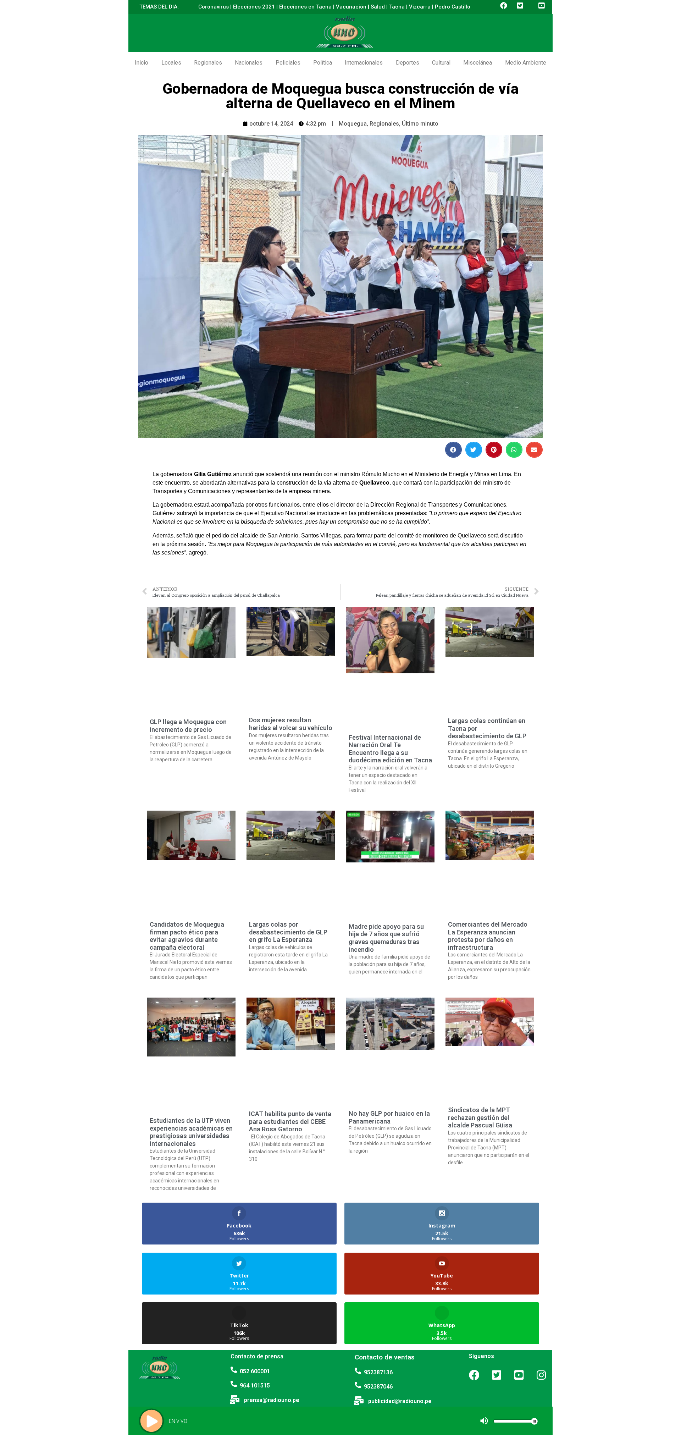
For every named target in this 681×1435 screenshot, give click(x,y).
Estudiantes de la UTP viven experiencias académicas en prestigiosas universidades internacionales (191, 1132)
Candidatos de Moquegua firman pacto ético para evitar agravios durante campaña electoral (187, 936)
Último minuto (420, 123)
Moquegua (353, 123)
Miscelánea (477, 62)
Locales (171, 62)
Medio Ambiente (525, 62)
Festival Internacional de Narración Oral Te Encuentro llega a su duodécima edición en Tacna (390, 749)
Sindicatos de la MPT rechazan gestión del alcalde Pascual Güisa (480, 1117)
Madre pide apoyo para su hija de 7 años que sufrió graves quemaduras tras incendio (386, 938)
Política (322, 62)
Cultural (441, 62)
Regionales (208, 62)
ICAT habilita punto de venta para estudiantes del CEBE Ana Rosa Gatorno (290, 1121)
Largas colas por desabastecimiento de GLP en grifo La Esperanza (288, 932)
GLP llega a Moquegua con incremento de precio (188, 725)
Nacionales (248, 62)
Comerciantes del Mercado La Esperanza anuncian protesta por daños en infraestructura (487, 936)
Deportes (407, 62)
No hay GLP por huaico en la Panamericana (389, 1117)
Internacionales (364, 62)
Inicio (141, 62)
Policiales (288, 62)
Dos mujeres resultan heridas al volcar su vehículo (290, 724)
